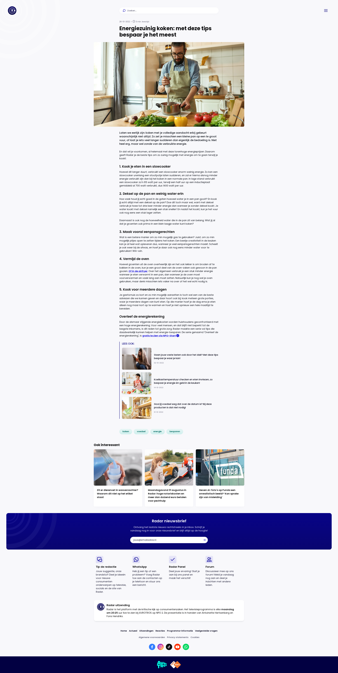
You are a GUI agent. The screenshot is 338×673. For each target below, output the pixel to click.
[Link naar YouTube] (177, 647)
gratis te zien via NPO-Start (159, 335)
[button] (326, 10)
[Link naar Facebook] (152, 647)
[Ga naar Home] (12, 10)
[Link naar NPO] (175, 665)
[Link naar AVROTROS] (162, 665)
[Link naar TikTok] (169, 647)
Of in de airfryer (138, 271)
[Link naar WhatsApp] (186, 647)
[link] (125, 431)
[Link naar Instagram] (160, 647)
